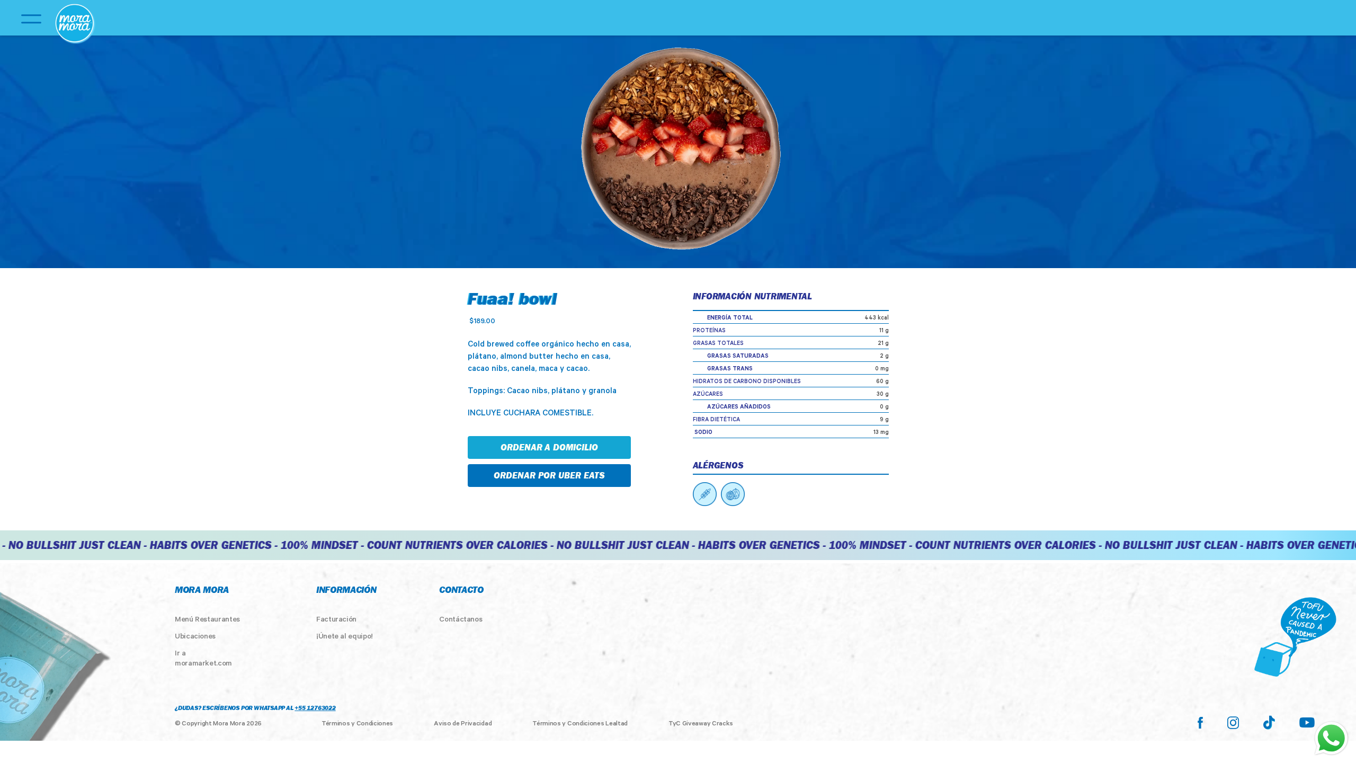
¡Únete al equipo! (344, 637)
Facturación (336, 620)
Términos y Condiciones (357, 724)
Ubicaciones (195, 637)
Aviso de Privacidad (463, 724)
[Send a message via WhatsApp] (1331, 738)
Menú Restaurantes (207, 620)
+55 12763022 (315, 709)
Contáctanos (460, 620)
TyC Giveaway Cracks (700, 724)
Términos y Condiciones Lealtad (580, 724)
